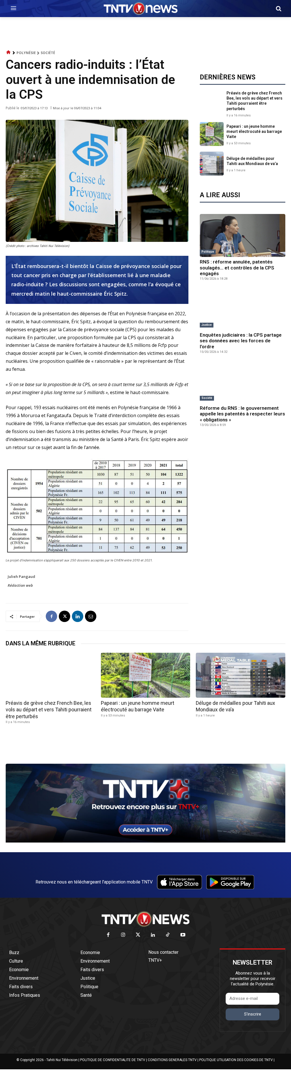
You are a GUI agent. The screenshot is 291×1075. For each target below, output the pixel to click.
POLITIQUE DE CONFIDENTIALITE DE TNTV (112, 1060)
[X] (64, 616)
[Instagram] (123, 935)
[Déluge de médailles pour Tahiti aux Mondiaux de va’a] (212, 164)
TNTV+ (155, 960)
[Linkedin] (77, 616)
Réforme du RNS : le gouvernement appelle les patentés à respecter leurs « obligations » (242, 414)
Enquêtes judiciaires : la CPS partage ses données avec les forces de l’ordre (241, 340)
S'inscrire (252, 1014)
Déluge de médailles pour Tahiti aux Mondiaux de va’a (252, 161)
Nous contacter (163, 952)
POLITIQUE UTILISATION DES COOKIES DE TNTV (236, 1060)
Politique (207, 251)
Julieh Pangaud (21, 576)
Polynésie (26, 52)
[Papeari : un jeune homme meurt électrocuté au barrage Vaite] (212, 134)
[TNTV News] (145, 919)
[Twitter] (138, 935)
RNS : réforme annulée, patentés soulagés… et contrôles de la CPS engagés (237, 267)
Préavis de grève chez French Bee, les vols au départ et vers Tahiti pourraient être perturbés (254, 101)
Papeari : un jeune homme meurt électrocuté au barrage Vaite (254, 131)
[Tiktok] (168, 935)
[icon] (8, 52)
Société (48, 52)
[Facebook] (51, 616)
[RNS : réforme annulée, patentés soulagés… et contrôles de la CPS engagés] (242, 235)
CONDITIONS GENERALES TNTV (172, 1060)
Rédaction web (20, 585)
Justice (206, 324)
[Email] (90, 616)
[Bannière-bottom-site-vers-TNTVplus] (145, 841)
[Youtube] (183, 935)
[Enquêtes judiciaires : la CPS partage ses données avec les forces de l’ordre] (242, 308)
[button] (278, 8)
